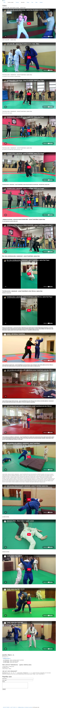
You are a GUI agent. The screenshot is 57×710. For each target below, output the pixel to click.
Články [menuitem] (28, 2)
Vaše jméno (4, 678)
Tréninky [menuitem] (17, 2)
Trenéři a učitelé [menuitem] (10, 2)
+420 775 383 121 (13, 707)
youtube (30, 707)
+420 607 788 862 (6, 707)
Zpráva (3, 681)
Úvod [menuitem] (4, 2)
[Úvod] (3, 0)
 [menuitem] (47, 2)
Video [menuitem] (36, 2)
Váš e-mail (4, 680)
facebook (27, 707)
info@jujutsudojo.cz (21, 707)
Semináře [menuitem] (22, 2)
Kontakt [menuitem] (41, 2)
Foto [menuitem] (32, 2)
